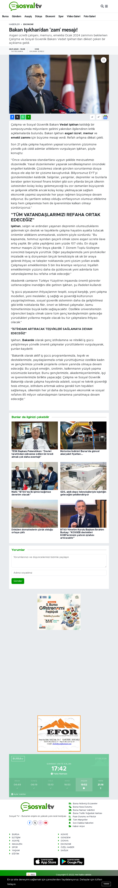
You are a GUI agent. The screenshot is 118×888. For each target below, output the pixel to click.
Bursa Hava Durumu (82, 807)
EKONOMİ (28, 24)
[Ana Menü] (106, 6)
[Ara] (102, 6)
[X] (35, 822)
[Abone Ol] (105, 117)
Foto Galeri (90, 16)
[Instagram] (40, 822)
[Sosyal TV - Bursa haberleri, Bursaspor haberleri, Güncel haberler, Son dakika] (25, 6)
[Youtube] (45, 822)
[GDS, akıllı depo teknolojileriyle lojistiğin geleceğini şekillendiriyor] (83, 476)
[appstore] (46, 861)
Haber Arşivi (79, 826)
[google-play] (72, 861)
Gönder (18, 581)
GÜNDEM (65, 838)
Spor (61, 16)
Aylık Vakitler (20, 794)
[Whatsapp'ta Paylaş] (22, 117)
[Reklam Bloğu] (59, 733)
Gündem (16, 16)
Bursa (5, 16)
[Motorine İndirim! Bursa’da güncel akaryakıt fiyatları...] (83, 435)
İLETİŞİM (16, 838)
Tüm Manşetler (80, 820)
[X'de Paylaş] (17, 117)
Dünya (38, 16)
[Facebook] (29, 822)
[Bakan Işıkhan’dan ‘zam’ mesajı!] (59, 84)
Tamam (106, 884)
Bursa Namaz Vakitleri (84, 810)
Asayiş (28, 16)
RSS (32, 875)
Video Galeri (73, 16)
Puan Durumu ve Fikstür (84, 817)
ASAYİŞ (15, 841)
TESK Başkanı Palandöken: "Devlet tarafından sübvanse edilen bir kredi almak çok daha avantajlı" (32, 454)
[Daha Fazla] (28, 117)
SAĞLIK (64, 850)
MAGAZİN (17, 844)
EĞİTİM (15, 854)
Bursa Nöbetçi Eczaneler (85, 804)
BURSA (15, 834)
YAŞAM (16, 850)
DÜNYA (64, 841)
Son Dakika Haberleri (83, 823)
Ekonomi (50, 16)
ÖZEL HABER (67, 847)
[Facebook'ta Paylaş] (12, 117)
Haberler (14, 24)
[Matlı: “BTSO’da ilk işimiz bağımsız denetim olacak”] (35, 476)
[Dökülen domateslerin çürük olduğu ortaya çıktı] (35, 513)
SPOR (15, 847)
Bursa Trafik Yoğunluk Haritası (87, 813)
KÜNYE (64, 834)
